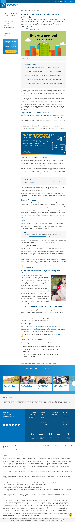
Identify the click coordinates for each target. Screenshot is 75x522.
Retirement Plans (44, 419)
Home (22, 10)
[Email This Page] (28, 29)
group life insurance (56, 115)
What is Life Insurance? (32, 371)
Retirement (43, 412)
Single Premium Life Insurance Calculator (33, 424)
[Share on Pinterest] (39, 29)
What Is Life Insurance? (35, 10)
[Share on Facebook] (34, 29)
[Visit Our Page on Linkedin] (13, 425)
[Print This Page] (30, 29)
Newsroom (65, 419)
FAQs (5, 35)
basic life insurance (25, 95)
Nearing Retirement (8, 25)
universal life (54, 326)
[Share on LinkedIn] (37, 29)
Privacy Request (36, 445)
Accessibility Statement (56, 445)
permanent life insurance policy (31, 259)
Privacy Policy (46, 445)
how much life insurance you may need (37, 236)
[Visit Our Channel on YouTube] (19, 425)
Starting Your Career (8, 21)
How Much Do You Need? (9, 31)
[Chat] (70, 515)
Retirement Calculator (45, 420)
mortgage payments (37, 283)
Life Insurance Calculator (43, 371)
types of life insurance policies (33, 326)
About (64, 414)
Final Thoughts (7, 33)
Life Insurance (27, 10)
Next (73, 383)
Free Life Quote (10, 51)
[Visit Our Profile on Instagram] (10, 425)
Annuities (42, 414)
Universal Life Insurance (32, 417)
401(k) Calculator (44, 422)
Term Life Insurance (33, 419)
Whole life (49, 326)
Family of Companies (67, 424)
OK (61, 520)
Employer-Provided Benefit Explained (9, 16)
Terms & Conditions (68, 445)
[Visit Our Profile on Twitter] (7, 425)
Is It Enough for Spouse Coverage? (9, 28)
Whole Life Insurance (33, 414)
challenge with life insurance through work (33, 193)
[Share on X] (32, 29)
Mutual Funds (54, 414)
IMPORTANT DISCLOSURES (8, 397)
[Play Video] (43, 43)
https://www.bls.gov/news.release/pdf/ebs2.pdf (46, 363)
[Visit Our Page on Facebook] (4, 425)
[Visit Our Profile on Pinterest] (16, 425)
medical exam (31, 182)
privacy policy (56, 520)
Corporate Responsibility (66, 422)
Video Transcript (26, 58)
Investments (55, 412)
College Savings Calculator (55, 422)
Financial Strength (66, 416)
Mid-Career (6, 23)
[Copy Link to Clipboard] (26, 29)
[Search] (72, 5)
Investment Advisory (56, 416)
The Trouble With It (8, 19)
